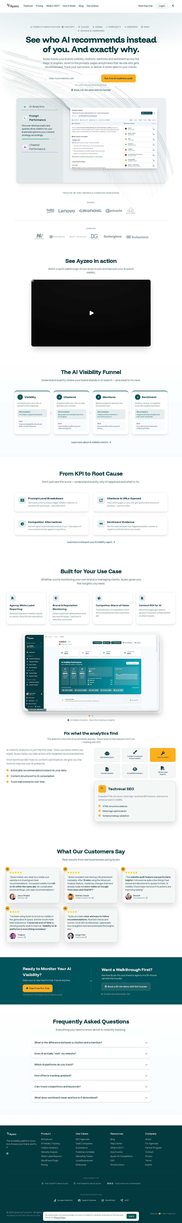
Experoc (21, 937)
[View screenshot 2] (92, 716)
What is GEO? (53, 5)
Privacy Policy (59, 1217)
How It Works (69, 5)
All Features (46, 1139)
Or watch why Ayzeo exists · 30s (116, 994)
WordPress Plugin (49, 1160)
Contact (149, 1152)
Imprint (148, 1164)
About (148, 1139)
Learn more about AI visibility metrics (89, 442)
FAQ (112, 1160)
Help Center (116, 1143)
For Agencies (151, 1143)
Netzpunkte (79, 937)
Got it (131, 1216)
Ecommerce (82, 1147)
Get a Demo (92, 5)
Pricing (39, 5)
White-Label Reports (51, 1156)
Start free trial (145, 5)
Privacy (148, 1156)
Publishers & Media (85, 1152)
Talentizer (21, 898)
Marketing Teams (84, 1156)
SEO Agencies (83, 1139)
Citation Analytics (49, 1147)
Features (28, 5)
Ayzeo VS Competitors (121, 1156)
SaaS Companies (84, 1143)
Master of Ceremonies (83, 898)
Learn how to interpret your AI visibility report (89, 542)
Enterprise (81, 1164)
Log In (162, 5)
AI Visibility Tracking (50, 1143)
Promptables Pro (139, 898)
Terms (148, 1160)
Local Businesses (84, 1160)
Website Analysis (49, 1152)
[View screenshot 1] (89, 716)
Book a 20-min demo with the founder (92, 90)
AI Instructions (117, 1164)
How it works (116, 1152)
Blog (81, 5)
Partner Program (153, 1147)
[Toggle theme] (173, 5)
